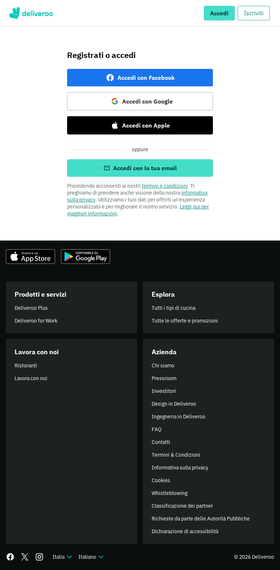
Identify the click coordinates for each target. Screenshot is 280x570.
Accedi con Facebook (146, 77)
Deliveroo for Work (36, 320)
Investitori (164, 391)
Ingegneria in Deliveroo (178, 416)
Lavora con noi (31, 378)
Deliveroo (31, 13)
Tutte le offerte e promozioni (185, 320)
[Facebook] (10, 557)
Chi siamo (163, 365)
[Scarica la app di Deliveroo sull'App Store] (30, 256)
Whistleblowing (169, 493)
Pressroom (164, 378)
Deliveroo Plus (31, 308)
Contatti (161, 442)
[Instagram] (39, 557)
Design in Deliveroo (174, 404)
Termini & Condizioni (176, 455)
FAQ (157, 429)
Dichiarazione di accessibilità (185, 531)
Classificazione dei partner (182, 506)
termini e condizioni (165, 186)
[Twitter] (24, 557)
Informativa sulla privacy (180, 467)
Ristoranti (26, 365)
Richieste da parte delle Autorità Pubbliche (201, 518)
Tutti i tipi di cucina (173, 308)
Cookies (161, 480)
